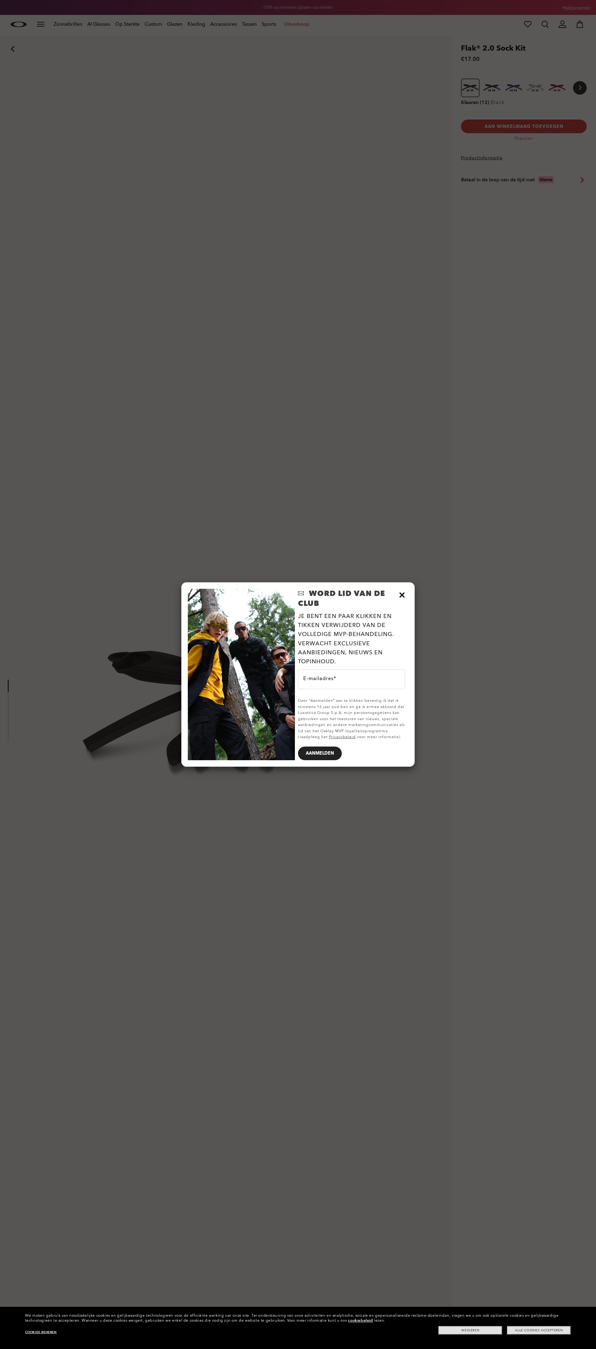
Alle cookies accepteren (539, 1330)
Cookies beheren (41, 1332)
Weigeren (470, 1330)
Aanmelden (320, 753)
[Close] (402, 595)
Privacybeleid (342, 736)
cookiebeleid (360, 1320)
